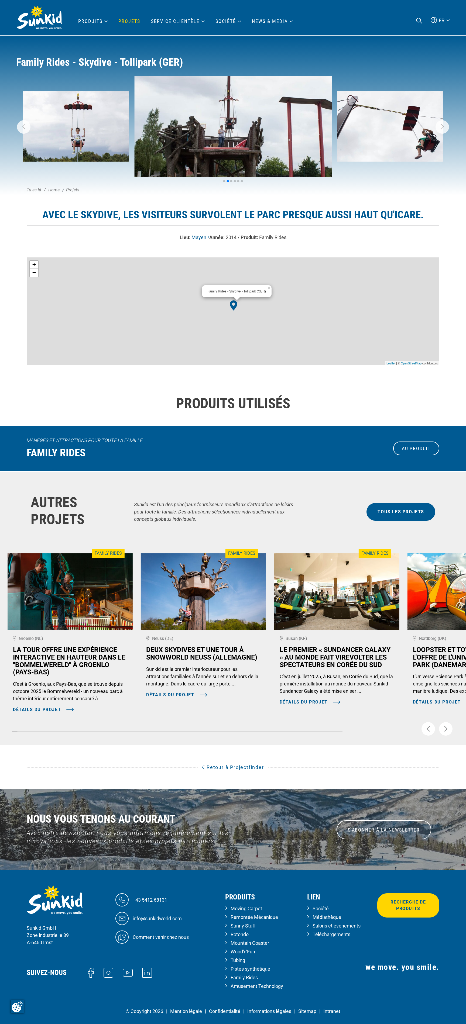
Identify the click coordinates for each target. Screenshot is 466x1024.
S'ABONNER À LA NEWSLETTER (384, 830)
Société (321, 908)
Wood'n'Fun (243, 951)
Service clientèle (175, 21)
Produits (90, 21)
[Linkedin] (147, 972)
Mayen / (200, 237)
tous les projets (401, 511)
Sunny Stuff (243, 926)
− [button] (34, 272)
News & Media (270, 21)
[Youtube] (128, 972)
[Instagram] (109, 972)
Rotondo (240, 934)
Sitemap (307, 1011)
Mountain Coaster (250, 943)
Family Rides (244, 977)
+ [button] (34, 264)
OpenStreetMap (411, 363)
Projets (129, 21)
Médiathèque (327, 917)
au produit (416, 448)
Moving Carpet (246, 908)
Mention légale (186, 1011)
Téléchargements (331, 934)
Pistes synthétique (250, 969)
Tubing (238, 960)
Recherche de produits (408, 905)
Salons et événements (337, 926)
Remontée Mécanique (254, 917)
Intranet (331, 1011)
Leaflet (390, 363)
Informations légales (269, 1011)
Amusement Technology (257, 986)
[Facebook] (91, 972)
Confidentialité (224, 1011)
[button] (23, 127)
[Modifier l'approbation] (17, 1006)
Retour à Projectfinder (234, 767)
